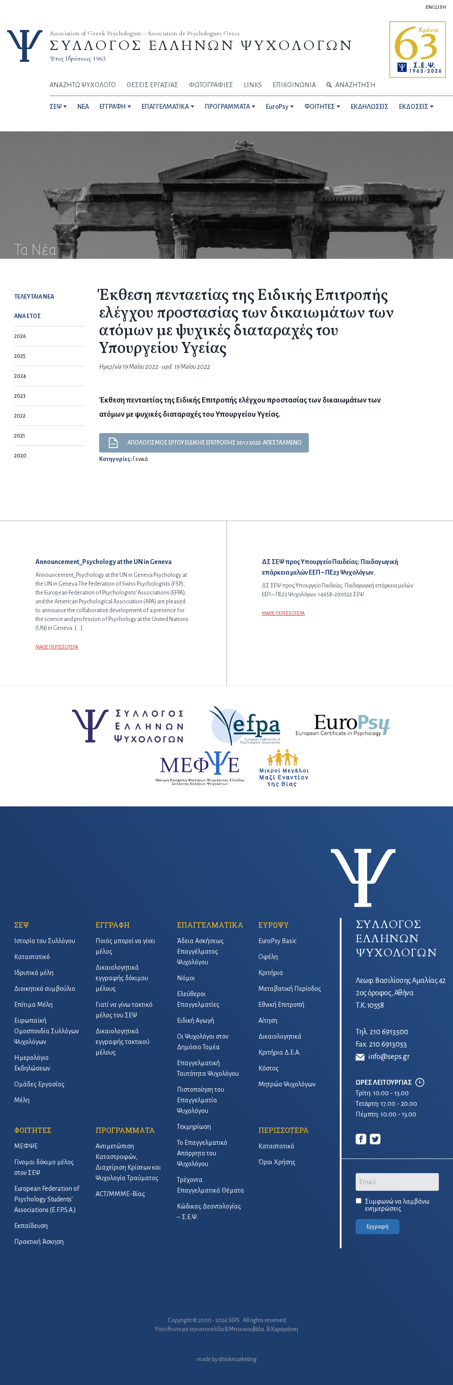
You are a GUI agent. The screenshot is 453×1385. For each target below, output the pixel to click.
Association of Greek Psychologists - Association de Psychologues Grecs (145, 33)
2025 (20, 356)
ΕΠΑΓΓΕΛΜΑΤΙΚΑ (165, 106)
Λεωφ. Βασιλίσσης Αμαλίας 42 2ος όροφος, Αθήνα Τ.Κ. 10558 (401, 993)
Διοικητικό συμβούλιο (44, 988)
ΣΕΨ (55, 106)
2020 (20, 456)
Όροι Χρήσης (277, 1162)
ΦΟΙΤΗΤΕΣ (319, 106)
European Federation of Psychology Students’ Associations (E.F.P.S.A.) (46, 1199)
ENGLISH (436, 7)
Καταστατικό (32, 956)
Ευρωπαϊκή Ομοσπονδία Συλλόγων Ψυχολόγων (46, 1031)
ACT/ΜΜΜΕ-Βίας (120, 1193)
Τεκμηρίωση (194, 1126)
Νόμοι (186, 978)
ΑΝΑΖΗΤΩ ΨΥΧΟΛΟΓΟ (83, 84)
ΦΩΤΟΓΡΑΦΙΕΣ (211, 84)
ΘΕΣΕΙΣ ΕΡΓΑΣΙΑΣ (152, 84)
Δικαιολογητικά (280, 1036)
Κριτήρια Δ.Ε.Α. (279, 1052)
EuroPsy (277, 106)
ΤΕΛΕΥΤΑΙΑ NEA (34, 297)
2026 (20, 336)
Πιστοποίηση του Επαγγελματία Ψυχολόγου (200, 1100)
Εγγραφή (377, 1227)
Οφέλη (268, 956)
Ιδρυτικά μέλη (34, 972)
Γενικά (140, 459)
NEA (83, 106)
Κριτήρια (270, 972)
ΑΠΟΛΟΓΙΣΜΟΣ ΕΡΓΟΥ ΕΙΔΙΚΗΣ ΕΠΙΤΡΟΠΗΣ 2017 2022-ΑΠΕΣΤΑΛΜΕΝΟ (214, 443)
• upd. (166, 366)
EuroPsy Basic (277, 940)
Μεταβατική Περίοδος (289, 988)
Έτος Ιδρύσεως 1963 (77, 58)
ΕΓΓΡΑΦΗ (113, 106)
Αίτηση (267, 1020)
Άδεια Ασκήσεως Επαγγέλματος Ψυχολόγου (200, 951)
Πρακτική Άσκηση (39, 1241)
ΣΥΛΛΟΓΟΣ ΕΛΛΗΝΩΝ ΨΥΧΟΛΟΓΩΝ (201, 46)
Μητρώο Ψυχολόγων (286, 1084)
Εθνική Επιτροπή (281, 1004)
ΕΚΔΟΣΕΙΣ (413, 106)
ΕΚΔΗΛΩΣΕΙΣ (369, 106)
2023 (20, 396)
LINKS (253, 84)
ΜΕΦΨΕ (26, 1146)
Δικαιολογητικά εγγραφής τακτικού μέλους (123, 1042)
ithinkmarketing (238, 1359)
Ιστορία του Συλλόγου (44, 940)
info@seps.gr (389, 1057)
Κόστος (268, 1068)
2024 (20, 376)
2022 (20, 416)
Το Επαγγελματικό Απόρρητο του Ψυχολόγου (202, 1153)
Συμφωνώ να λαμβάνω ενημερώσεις (397, 1205)
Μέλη (22, 1100)
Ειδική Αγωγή (195, 1020)
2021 (19, 436)
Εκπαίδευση (31, 1225)
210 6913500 (388, 1032)
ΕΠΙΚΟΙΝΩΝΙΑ (294, 84)
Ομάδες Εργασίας (39, 1084)
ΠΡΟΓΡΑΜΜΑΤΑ (227, 106)
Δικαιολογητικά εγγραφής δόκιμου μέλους (122, 978)
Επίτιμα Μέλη (33, 1004)
